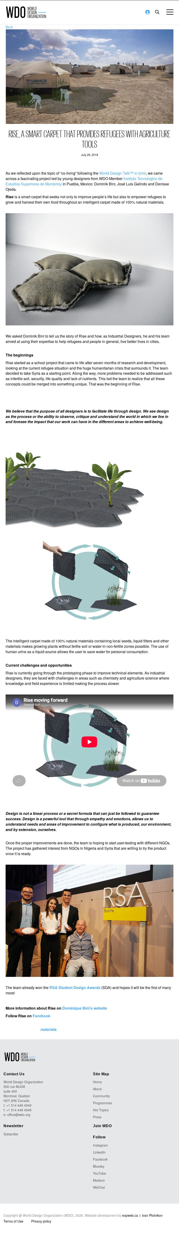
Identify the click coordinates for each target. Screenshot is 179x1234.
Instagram (100, 1145)
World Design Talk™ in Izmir (122, 173)
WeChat (99, 1187)
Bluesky (98, 1166)
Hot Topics (101, 1110)
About (97, 1088)
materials (49, 1029)
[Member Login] (147, 12)
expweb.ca (130, 1215)
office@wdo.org (18, 1114)
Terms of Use (13, 1221)
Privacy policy (41, 1221)
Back (9, 27)
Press (97, 1117)
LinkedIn (99, 1152)
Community (101, 1096)
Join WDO (102, 1126)
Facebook (41, 1015)
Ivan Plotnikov (152, 1215)
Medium (99, 1180)
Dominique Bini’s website (84, 1008)
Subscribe (10, 1134)
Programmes (102, 1103)
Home (97, 1081)
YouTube (99, 1173)
